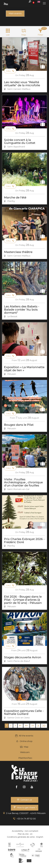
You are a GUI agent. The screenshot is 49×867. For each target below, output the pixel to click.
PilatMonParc (25, 758)
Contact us (26, 800)
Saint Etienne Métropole (38, 850)
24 (32, 725)
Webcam (25, 752)
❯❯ (44, 725)
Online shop (26, 741)
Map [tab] (23, 35)
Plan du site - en (25, 834)
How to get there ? (27, 807)
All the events (26, 735)
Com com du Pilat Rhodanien (32, 845)
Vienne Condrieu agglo (22, 855)
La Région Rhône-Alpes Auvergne (25, 850)
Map (26, 747)
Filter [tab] (40, 35)
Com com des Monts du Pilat (9, 845)
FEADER (35, 855)
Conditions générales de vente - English (25, 837)
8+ (20, 725)
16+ (26, 725)
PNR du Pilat (12, 855)
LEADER (21, 860)
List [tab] (8, 35)
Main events (15, 13)
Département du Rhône (20, 845)
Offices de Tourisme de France (41, 845)
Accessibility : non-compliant (25, 831)
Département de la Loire (11, 850)
